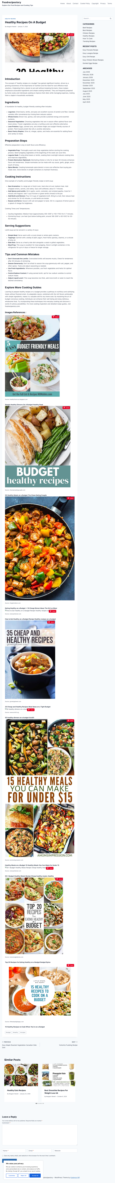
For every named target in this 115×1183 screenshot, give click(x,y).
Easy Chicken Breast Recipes (93, 60)
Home (62, 3)
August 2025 (87, 91)
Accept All (35, 1175)
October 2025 (88, 85)
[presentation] (21, 1075)
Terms (109, 3)
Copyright (95, 3)
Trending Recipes (89, 41)
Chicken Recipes (89, 33)
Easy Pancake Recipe (90, 50)
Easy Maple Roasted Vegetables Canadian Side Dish (19, 1044)
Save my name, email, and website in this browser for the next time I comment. (30, 1156)
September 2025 (89, 88)
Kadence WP (75, 1177)
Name (6, 1151)
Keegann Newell (11, 26)
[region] (23, 1170)
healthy (15, 1032)
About (68, 3)
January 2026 (88, 77)
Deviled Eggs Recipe (90, 63)
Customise (12, 1175)
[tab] (36, 1103)
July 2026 (86, 72)
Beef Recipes (87, 28)
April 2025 (86, 102)
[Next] (72, 1083)
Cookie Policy (85, 3)
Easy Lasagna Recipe (90, 53)
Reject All (23, 1175)
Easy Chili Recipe (89, 57)
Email (31, 1151)
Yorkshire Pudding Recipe (68, 1043)
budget (8, 1032)
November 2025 (88, 83)
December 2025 (88, 80)
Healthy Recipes (10, 18)
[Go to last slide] (7, 1083)
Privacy (103, 3)
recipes (22, 1032)
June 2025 (86, 96)
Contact (75, 3)
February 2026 (88, 75)
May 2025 (86, 99)
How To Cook (87, 38)
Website (57, 1151)
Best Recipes (87, 30)
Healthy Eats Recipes (16, 1090)
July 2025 (86, 94)
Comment (6, 1123)
